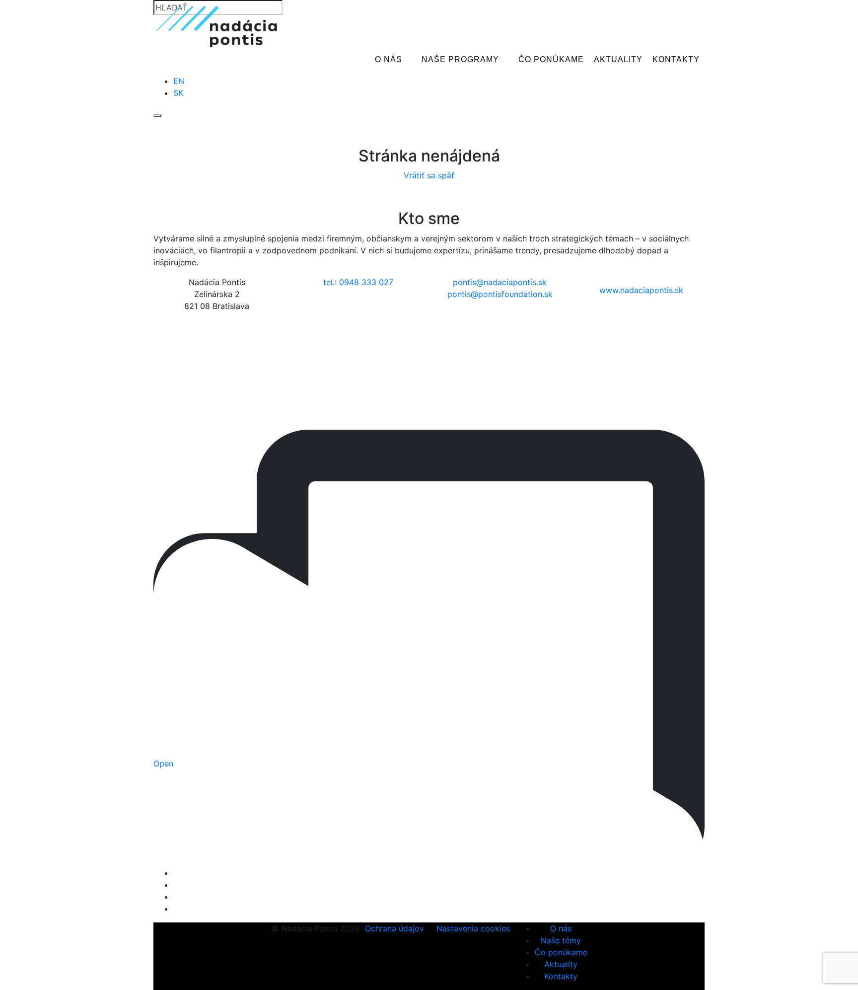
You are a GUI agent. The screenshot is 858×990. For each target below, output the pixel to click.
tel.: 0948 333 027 (358, 282)
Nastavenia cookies (473, 928)
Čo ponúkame (551, 59)
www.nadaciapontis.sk (641, 290)
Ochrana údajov (394, 928)
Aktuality (618, 59)
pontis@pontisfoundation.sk (500, 294)
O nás (388, 59)
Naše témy (561, 940)
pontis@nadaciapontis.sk (500, 282)
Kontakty (676, 59)
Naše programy (460, 59)
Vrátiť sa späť (429, 175)
